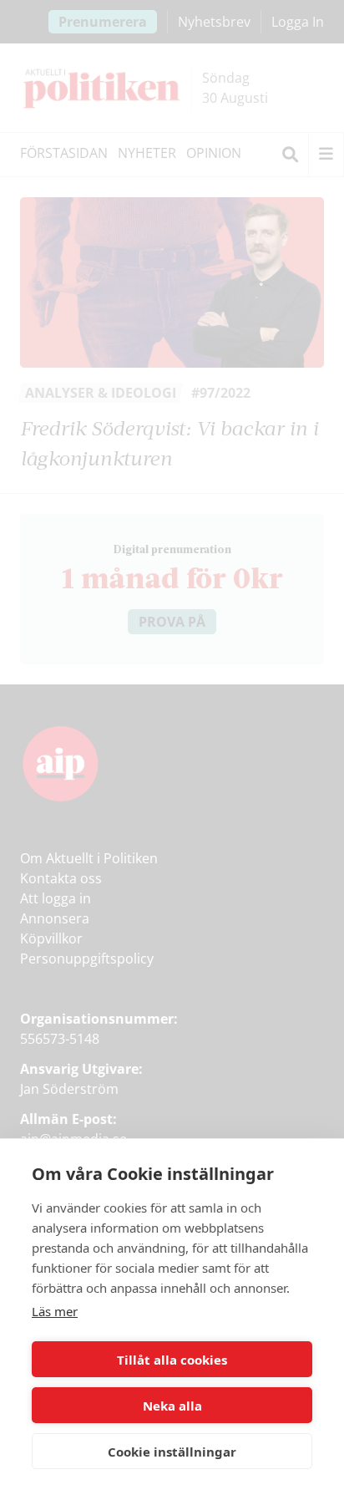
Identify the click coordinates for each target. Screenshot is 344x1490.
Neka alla (172, 1405)
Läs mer (55, 1311)
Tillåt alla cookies (172, 1359)
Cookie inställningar (172, 1451)
